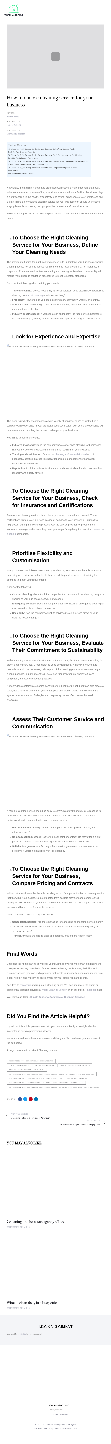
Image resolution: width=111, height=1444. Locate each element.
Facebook (91, 989)
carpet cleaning (34, 295)
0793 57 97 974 (60, 1414)
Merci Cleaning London (54, 989)
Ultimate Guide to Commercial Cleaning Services (57, 997)
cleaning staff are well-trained (71, 454)
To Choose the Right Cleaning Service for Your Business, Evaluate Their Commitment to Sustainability (48, 161)
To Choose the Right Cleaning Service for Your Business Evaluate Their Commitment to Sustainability (54, 1087)
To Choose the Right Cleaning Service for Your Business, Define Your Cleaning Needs (41, 149)
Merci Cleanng (13, 116)
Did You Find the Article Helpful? (21, 174)
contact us (25, 985)
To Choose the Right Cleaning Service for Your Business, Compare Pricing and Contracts (42, 167)
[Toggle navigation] (90, 10)
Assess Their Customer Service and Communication (28, 164)
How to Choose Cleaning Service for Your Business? (32, 1065)
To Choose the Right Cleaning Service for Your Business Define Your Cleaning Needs (46, 1083)
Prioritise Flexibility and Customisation (23, 158)
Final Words (13, 170)
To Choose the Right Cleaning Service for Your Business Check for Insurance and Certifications (51, 1074)
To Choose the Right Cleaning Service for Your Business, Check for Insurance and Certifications (45, 155)
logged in (22, 1334)
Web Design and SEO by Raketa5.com (60, 1428)
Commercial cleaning (16, 134)
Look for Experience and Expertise (21, 152)
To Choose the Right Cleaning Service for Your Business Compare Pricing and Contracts (48, 1078)
